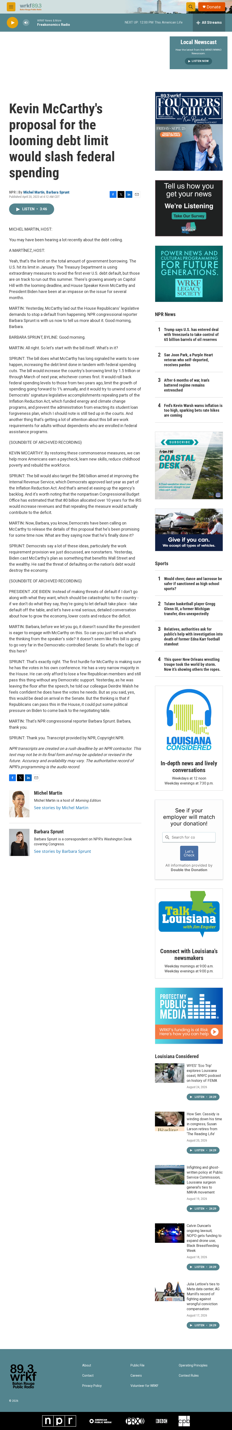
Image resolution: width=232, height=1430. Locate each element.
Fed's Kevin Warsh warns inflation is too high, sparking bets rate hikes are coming (193, 410)
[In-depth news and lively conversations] (189, 719)
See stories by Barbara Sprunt (62, 851)
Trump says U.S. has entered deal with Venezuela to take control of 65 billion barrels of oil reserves (191, 334)
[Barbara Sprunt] (19, 842)
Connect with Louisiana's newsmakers (189, 954)
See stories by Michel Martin (61, 807)
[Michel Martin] (19, 803)
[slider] (33, 22)
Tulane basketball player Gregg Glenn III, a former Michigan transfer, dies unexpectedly (189, 608)
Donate (214, 7)
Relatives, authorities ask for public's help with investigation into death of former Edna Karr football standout (193, 636)
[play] (12, 22)
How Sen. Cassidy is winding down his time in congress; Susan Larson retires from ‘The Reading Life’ (204, 1124)
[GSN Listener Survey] (189, 208)
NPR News (165, 314)
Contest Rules (189, 1375)
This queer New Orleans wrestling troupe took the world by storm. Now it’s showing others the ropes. (192, 664)
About (86, 1365)
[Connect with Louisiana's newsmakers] (189, 915)
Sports (161, 563)
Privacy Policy (92, 1385)
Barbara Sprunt (57, 192)
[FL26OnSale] (189, 131)
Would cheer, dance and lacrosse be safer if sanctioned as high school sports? (193, 583)
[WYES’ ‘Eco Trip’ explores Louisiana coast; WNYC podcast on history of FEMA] (169, 1073)
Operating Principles (193, 1365)
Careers (136, 1375)
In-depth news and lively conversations (189, 766)
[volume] (26, 23)
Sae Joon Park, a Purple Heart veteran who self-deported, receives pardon (188, 359)
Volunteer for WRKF (144, 1385)
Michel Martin (33, 192)
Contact (88, 1375)
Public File (137, 1365)
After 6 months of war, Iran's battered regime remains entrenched (186, 385)
